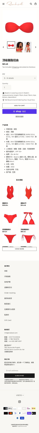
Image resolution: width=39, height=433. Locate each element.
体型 (5, 271)
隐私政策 (22, 424)
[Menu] (3, 3)
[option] (11, 45)
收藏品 (26, 424)
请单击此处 (14, 383)
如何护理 (7, 282)
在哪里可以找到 (9, 309)
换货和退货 (8, 298)
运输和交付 (8, 287)
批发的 (6, 315)
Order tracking (9, 293)
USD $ (19, 395)
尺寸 (3, 74)
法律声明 (13, 424)
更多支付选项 (19, 116)
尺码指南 (7, 276)
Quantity (5, 83)
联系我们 (7, 304)
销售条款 (18, 424)
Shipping (15, 67)
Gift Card (7, 320)
